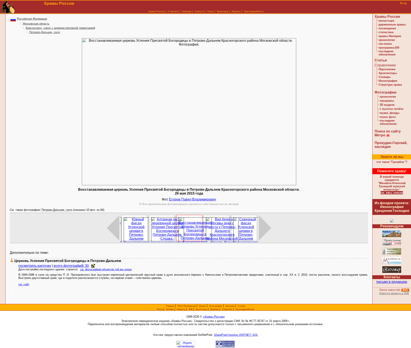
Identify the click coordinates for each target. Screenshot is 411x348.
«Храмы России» (214, 316)
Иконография (388, 80)
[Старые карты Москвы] (392, 272)
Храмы (202, 306)
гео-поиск (385, 43)
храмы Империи (390, 36)
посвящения (387, 28)
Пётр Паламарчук (186, 306)
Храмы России (156, 11)
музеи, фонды (389, 113)
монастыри (386, 20)
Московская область (36, 23)
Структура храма (390, 84)
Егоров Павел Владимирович (192, 199)
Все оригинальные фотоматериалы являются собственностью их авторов (189, 204)
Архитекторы (388, 73)
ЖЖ (190, 309)
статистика (386, 32)
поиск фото (388, 117)
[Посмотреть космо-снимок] (93, 266)
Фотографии (385, 92)
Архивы (170, 309)
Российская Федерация (32, 18)
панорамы (387, 100)
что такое (391, 162)
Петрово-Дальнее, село (44, 32)
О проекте (227, 309)
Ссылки (241, 306)
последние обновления (387, 53)
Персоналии (387, 69)
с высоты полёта (391, 108)
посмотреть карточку (34, 266)
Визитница (222, 11)
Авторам (229, 306)
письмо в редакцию (391, 282)
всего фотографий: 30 (71, 266)
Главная (170, 306)
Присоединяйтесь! (254, 11)
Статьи (381, 60)
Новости (199, 11)
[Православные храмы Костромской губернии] (392, 245)
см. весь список (392, 192)
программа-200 (389, 47)
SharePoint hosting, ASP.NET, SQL (236, 334)
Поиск (210, 11)
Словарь (385, 77)
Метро (380, 135)
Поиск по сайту (388, 131)
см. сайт (23, 284)
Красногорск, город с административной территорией (60, 28)
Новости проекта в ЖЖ (394, 293)
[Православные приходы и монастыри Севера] (392, 254)
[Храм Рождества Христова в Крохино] (392, 263)
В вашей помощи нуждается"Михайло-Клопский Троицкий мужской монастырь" (392, 183)
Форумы (235, 11)
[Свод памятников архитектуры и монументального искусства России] (392, 236)
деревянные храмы (392, 24)
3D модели (387, 104)
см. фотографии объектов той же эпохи (106, 269)
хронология (387, 40)
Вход (403, 3)
